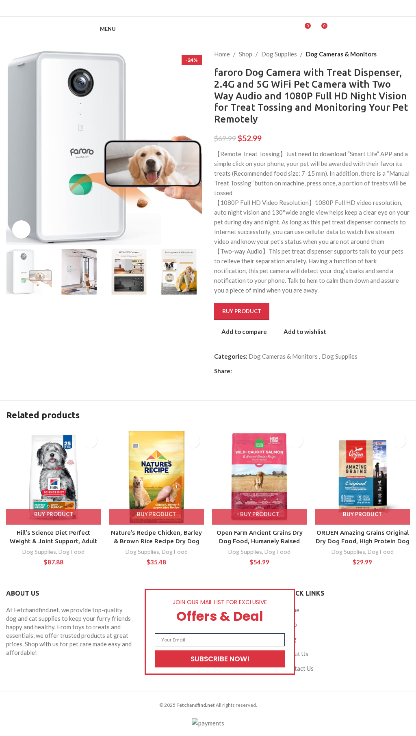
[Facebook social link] (187, 8)
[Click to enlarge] (21, 229)
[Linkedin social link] (218, 8)
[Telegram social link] (228, 8)
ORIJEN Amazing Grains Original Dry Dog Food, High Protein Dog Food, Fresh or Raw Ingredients (363, 541)
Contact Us (299, 668)
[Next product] (406, 54)
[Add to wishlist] (90, 441)
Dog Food (71, 551)
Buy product (241, 311)
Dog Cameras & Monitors (341, 54)
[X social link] (198, 8)
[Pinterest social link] (208, 8)
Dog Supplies (279, 54)
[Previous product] (390, 54)
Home (222, 54)
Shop (245, 54)
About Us (296, 653)
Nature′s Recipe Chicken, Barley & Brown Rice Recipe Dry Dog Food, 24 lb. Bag (156, 541)
